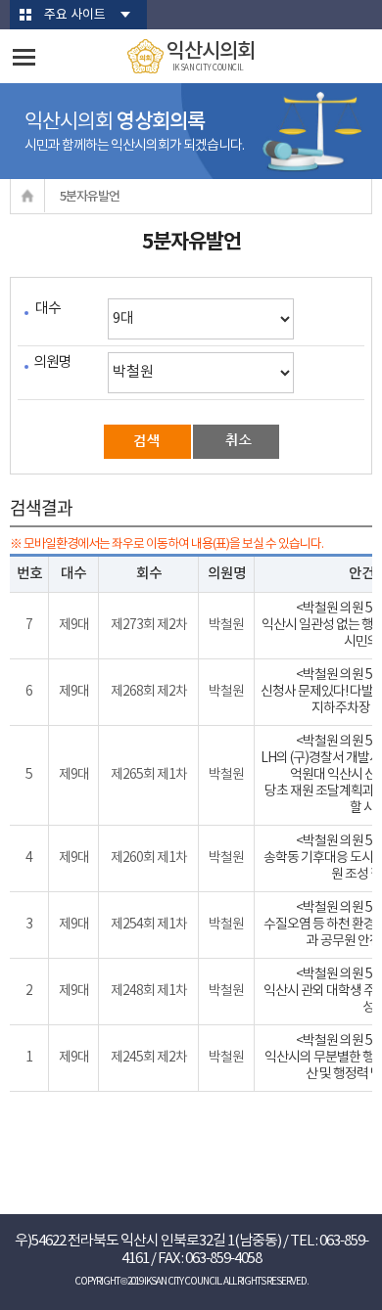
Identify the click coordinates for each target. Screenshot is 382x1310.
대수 (48, 308)
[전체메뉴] (24, 57)
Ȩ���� (28, 195)
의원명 (52, 362)
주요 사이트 (75, 15)
